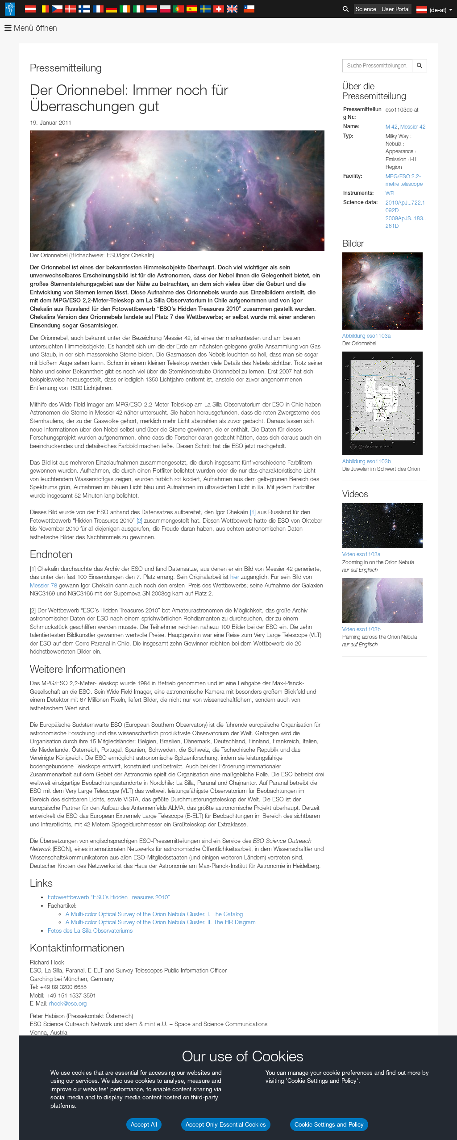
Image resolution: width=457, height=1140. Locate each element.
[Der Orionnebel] (177, 190)
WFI (390, 193)
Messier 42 (413, 126)
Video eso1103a (361, 554)
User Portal (396, 9)
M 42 (392, 126)
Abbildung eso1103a (366, 335)
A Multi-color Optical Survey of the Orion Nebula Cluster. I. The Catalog (154, 914)
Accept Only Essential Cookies (226, 1124)
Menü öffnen (34, 28)
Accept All (144, 1124)
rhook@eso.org (68, 1003)
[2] (139, 520)
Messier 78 (43, 585)
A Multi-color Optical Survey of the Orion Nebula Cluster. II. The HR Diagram (161, 922)
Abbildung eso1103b (366, 461)
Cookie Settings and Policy (329, 1124)
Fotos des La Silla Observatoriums (90, 930)
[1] (253, 512)
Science (366, 9)
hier (234, 576)
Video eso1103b (361, 629)
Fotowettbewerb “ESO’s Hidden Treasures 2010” (109, 897)
